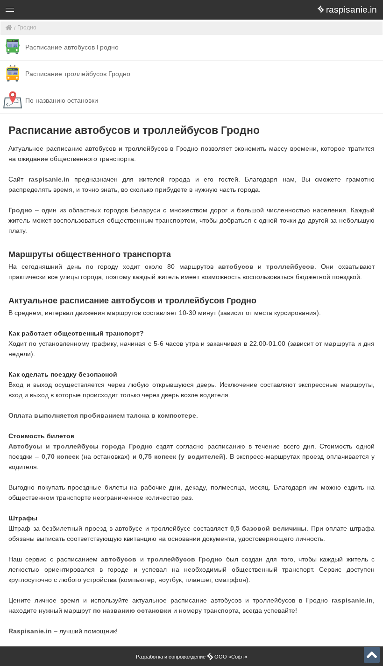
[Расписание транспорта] (9, 28)
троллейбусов (290, 266)
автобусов (236, 266)
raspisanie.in (49, 179)
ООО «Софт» (44, 11)
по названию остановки (132, 610)
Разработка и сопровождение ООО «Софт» (191, 656)
